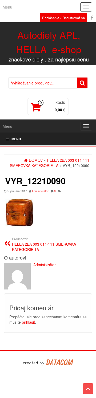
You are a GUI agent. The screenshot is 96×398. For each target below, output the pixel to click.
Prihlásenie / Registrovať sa (63, 17)
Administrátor (40, 191)
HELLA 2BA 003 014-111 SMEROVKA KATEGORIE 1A (44, 244)
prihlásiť (28, 322)
